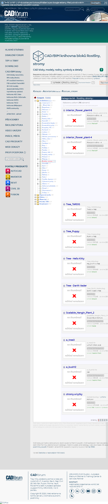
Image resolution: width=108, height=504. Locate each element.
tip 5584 (91, 447)
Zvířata (44, 192)
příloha (103, 397)
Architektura (51, 91)
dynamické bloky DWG (15, 89)
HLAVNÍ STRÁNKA (14, 49)
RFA (99, 76)
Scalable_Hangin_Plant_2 (80, 312)
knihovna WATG (12, 100)
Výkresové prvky (47, 181)
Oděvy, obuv (46, 139)
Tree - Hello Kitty (75, 258)
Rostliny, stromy (47, 161)
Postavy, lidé (46, 152)
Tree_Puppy (72, 231)
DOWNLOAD (11, 66)
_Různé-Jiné (46, 105)
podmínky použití (39, 447)
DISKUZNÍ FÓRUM (14, 55)
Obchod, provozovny (49, 136)
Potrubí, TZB (44, 201)
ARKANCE (73, 474)
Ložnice (44, 132)
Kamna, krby (46, 118)
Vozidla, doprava (47, 179)
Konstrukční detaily (48, 123)
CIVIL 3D (15, 188)
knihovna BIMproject (14, 105)
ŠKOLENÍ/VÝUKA (14, 125)
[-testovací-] (46, 103)
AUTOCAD (16, 171)
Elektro (42, 197)
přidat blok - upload (14, 114)
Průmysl (44, 157)
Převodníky (26, 37)
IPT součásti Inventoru (15, 80)
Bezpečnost (45, 107)
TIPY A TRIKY (11, 60)
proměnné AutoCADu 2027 (17, 40)
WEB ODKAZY (12, 147)
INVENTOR (16, 176)
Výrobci (47, 98)
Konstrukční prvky (48, 125)
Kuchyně (45, 130)
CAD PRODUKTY (13, 141)
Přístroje (44, 159)
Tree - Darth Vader (76, 285)
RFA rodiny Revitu (13, 78)
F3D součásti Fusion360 (15, 83)
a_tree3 (70, 339)
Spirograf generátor (21, 35)
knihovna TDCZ (12, 103)
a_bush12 (71, 367)
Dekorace (45, 109)
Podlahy (44, 148)
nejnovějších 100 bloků (56, 453)
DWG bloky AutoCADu (15, 75)
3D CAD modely (12, 86)
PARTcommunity (13, 108)
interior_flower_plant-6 (79, 110)
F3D (106, 76)
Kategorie (40, 98)
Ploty (43, 145)
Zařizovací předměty (49, 186)
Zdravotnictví (46, 190)
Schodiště (45, 163)
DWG (95, 76)
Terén (44, 177)
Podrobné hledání (84, 82)
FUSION (14, 194)
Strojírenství (44, 204)
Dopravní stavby (45, 195)
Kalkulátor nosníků (12, 33)
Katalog (37, 91)
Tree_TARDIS (73, 204)
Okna (44, 141)
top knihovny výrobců (15, 92)
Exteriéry (45, 114)
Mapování (43, 199)
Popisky (44, 150)
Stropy (44, 170)
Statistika (42, 453)
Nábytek (45, 134)
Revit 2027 (25, 31)
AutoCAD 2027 (24, 29)
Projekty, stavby (47, 154)
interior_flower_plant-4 (79, 137)
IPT (102, 76)
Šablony (44, 174)
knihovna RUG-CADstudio (16, 97)
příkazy (16, 39)
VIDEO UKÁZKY (13, 130)
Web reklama (52, 493)
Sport (44, 166)
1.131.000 (14, 27)
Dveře (44, 112)
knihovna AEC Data (14, 94)
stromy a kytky (74, 394)
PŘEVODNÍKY (12, 119)
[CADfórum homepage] (16, 18)
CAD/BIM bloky (13, 71)
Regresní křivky (10, 37)
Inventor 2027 (10, 31)
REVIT (13, 182)
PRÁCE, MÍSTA (12, 136)
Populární (76, 78)
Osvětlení (45, 143)
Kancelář (45, 121)
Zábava (44, 183)
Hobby (44, 116)
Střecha (44, 172)
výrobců (96, 78)
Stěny (44, 168)
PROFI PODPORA (14, 152)
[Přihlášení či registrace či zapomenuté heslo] (88, 11)
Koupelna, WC (47, 127)
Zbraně (44, 188)
